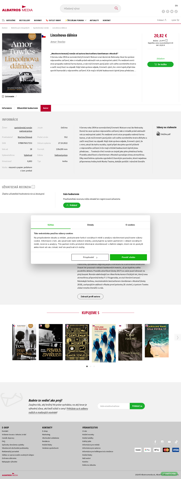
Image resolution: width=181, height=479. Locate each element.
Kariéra (85, 461)
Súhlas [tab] (51, 225)
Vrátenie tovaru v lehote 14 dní (14, 434)
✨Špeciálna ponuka (74, 20)
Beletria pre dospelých (20, 28)
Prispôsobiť (88, 257)
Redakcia (46, 441)
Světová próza (61, 155)
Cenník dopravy (8, 438)
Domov (5, 28)
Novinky (38, 20)
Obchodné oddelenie (50, 438)
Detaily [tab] (90, 225)
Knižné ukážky (87, 438)
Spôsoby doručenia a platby (13, 445)
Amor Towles (57, 41)
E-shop (45, 431)
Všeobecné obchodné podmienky (15, 448)
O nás (84, 431)
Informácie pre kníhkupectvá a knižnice (97, 451)
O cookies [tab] (130, 225)
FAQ (3, 441)
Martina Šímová (25, 137)
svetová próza (25, 131)
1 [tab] (87, 366)
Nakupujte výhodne (9, 461)
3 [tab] (94, 366)
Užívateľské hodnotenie (27, 108)
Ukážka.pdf (164, 134)
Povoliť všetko (128, 257)
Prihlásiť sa (137, 406)
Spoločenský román (41, 28)
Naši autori (86, 458)
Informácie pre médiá (90, 445)
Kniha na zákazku (89, 465)
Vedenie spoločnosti (50, 448)
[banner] (17, 6)
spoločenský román (23, 127)
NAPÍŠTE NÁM (170, 474)
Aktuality (94, 20)
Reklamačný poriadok (10, 451)
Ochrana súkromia (9, 458)
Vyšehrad (28, 155)
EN (176, 5)
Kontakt (107, 20)
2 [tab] (90, 366)
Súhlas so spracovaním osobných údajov (18, 455)
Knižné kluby (47, 445)
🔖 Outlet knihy (53, 20)
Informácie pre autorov (91, 448)
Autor (45, 108)
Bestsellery (24, 20)
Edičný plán (86, 441)
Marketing (46, 434)
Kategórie (10, 20)
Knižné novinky (88, 434)
